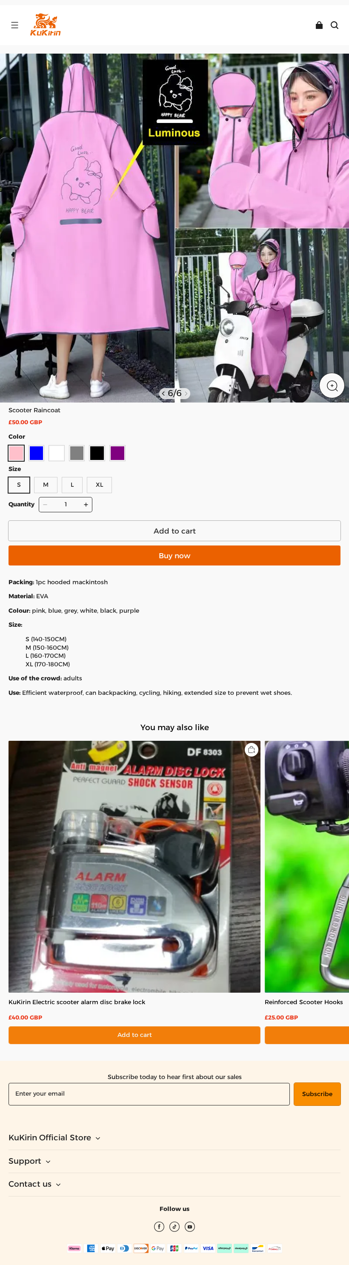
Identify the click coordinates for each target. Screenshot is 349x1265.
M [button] (46, 484)
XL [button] (99, 484)
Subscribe (317, 1094)
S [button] (19, 484)
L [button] (72, 484)
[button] (14, 25)
